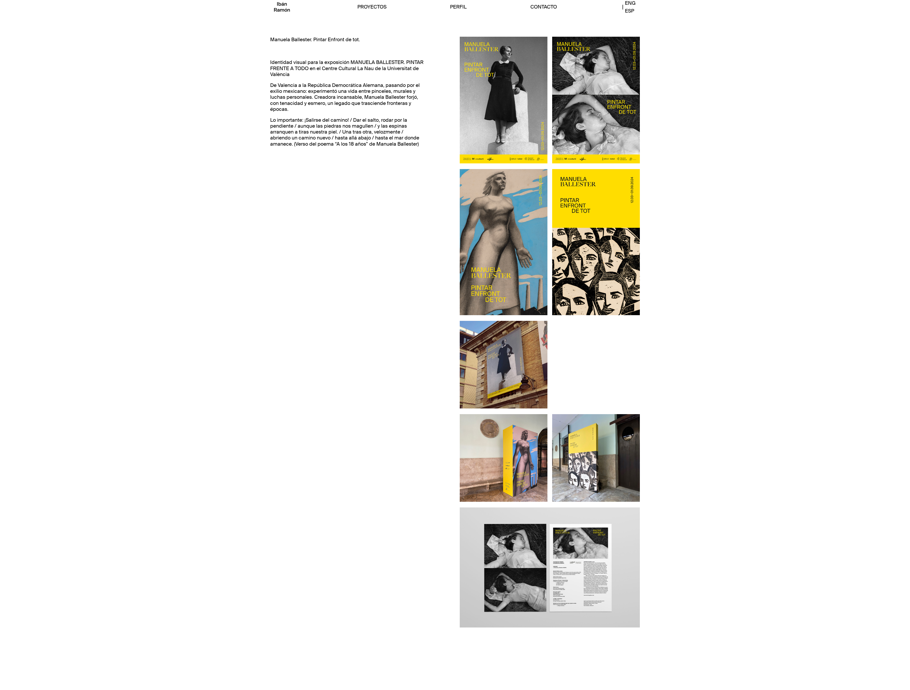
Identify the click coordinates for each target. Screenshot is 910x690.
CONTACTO (543, 7)
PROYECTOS (372, 7)
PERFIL (458, 7)
